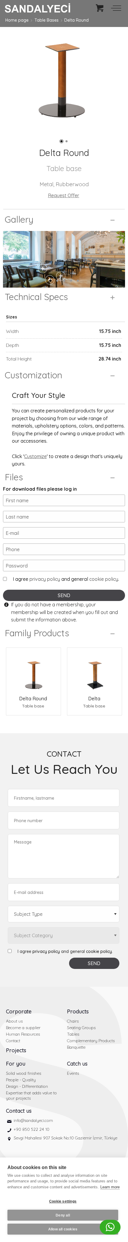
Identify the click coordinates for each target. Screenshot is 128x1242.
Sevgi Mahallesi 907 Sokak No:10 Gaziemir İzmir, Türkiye (65, 1138)
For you (15, 1063)
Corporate (19, 1011)
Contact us (19, 1110)
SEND (64, 595)
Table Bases (47, 20)
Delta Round (76, 20)
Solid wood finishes (23, 1073)
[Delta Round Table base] (33, 671)
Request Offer (63, 195)
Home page (17, 20)
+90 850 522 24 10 (31, 1129)
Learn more (110, 1187)
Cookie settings (63, 1201)
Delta (94, 698)
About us (14, 1021)
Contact (13, 1040)
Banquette (76, 1047)
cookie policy (103, 579)
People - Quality (21, 1079)
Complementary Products (91, 1040)
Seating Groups (81, 1027)
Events (73, 1073)
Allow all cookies (62, 1229)
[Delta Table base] (94, 671)
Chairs (73, 1021)
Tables (73, 1034)
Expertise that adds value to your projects (31, 1095)
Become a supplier (23, 1027)
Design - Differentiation (27, 1086)
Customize (35, 456)
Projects (16, 1050)
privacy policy (44, 579)
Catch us (77, 1063)
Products (78, 1011)
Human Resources (23, 1034)
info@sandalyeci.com (33, 1120)
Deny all (63, 1215)
